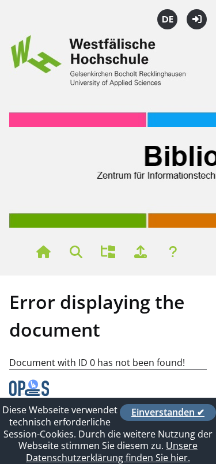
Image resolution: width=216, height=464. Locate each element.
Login (197, 19)
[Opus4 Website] (29, 392)
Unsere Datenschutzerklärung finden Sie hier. (112, 451)
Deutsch (167, 19)
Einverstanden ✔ (167, 412)
